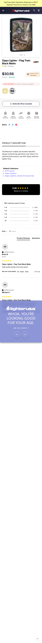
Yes (25, 334)
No (17, 334)
